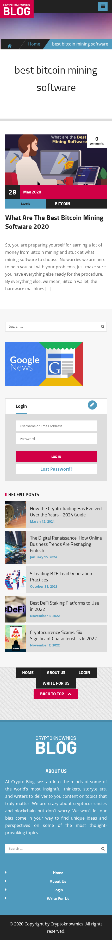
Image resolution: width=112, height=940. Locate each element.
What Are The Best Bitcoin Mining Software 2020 (54, 221)
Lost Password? (56, 469)
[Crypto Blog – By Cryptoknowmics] (17, 13)
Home (34, 44)
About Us (56, 672)
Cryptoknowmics (67, 924)
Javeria (25, 203)
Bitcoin (62, 203)
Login (21, 406)
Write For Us (56, 683)
